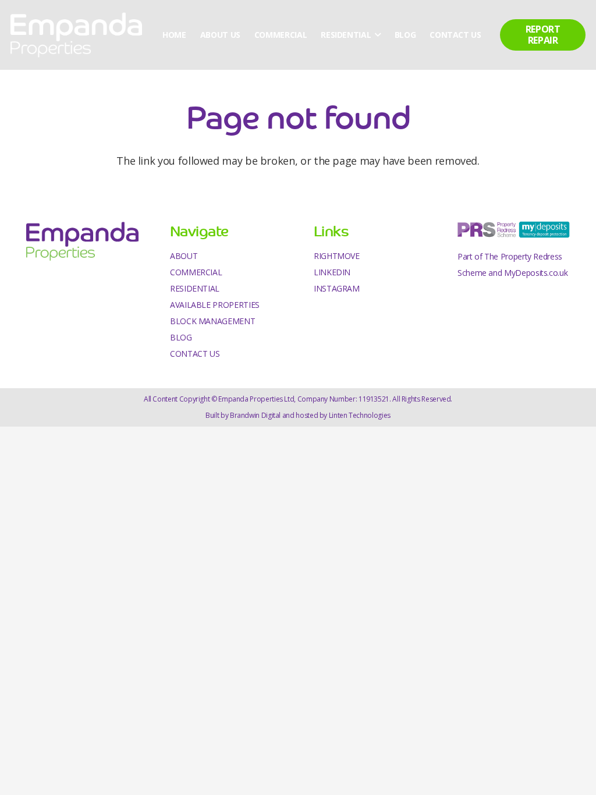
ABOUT (183, 255)
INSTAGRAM (337, 288)
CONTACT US (194, 353)
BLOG (181, 337)
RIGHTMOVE (337, 255)
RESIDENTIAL (194, 288)
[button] (375, 35)
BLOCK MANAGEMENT (212, 320)
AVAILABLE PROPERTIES (215, 304)
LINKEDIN (332, 272)
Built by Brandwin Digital (243, 415)
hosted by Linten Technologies (343, 415)
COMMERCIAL (196, 272)
